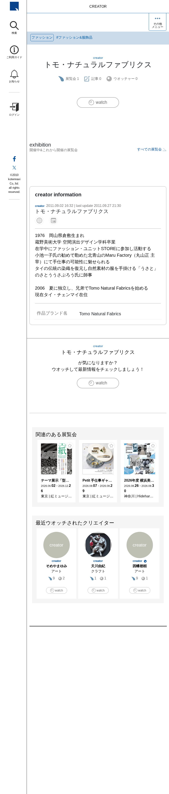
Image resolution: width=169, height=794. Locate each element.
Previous (32, 473)
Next (163, 473)
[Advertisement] (97, 676)
